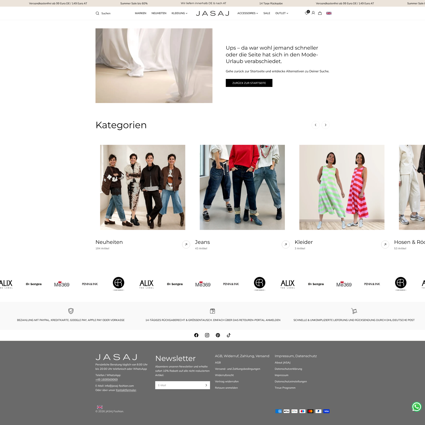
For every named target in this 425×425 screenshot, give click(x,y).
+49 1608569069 (106, 379)
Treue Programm (285, 387)
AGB (218, 362)
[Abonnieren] (206, 385)
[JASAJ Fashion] (18, 284)
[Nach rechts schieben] (326, 125)
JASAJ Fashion (114, 411)
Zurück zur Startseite (249, 83)
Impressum (281, 375)
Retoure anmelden (226, 387)
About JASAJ (282, 362)
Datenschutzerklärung (288, 368)
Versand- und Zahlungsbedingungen (237, 368)
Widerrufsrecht (224, 375)
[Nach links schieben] (316, 125)
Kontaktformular (126, 390)
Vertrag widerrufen (227, 381)
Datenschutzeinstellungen (291, 381)
